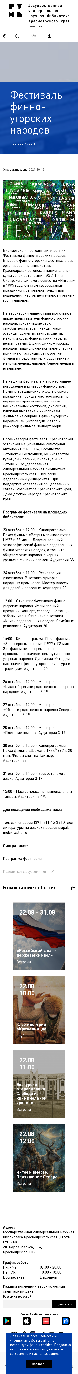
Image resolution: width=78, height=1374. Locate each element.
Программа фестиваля (22, 858)
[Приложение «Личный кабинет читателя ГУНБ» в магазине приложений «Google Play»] (7, 1320)
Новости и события (21, 144)
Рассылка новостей (17, 1296)
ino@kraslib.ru (15, 832)
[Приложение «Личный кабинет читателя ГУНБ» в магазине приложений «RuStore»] (66, 1320)
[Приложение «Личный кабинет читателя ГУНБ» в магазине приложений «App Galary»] (46, 1320)
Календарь (71, 888)
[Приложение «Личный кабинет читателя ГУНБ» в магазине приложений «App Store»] (27, 1320)
